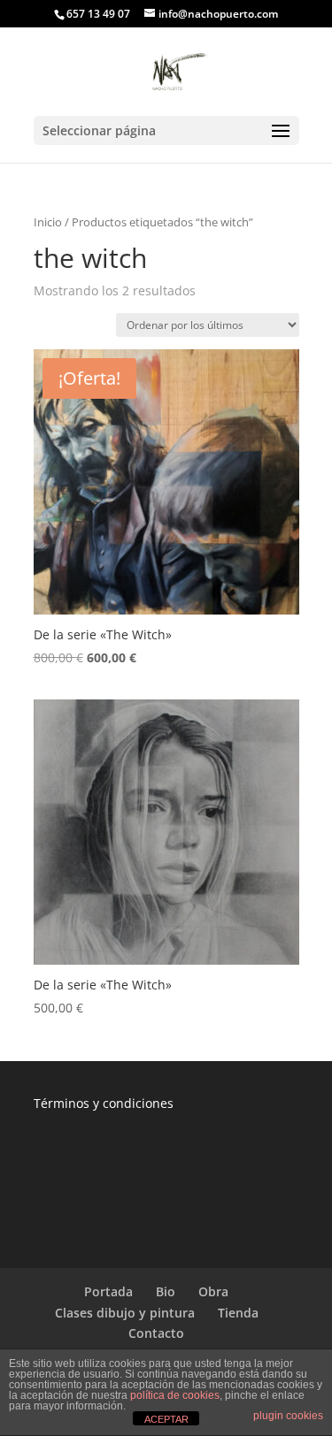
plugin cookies (288, 1415)
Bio (165, 1291)
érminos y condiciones (107, 1103)
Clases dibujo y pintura (125, 1312)
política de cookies (175, 1395)
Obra (213, 1291)
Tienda (238, 1312)
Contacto (156, 1333)
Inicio (48, 222)
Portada (108, 1291)
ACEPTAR (166, 1419)
